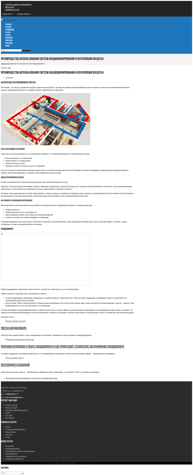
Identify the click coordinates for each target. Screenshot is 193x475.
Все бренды (9, 418)
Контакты (8, 434)
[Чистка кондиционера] (15, 321)
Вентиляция (9, 446)
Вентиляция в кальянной (15, 365)
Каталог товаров (11, 405)
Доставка (8, 415)
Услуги (7, 427)
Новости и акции (11, 408)
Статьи (7, 437)
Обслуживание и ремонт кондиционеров (19, 451)
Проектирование (11, 454)
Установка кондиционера (14, 459)
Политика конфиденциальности (16, 410)
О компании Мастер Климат (15, 429)
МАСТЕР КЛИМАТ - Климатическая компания (63, 463)
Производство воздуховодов (15, 456)
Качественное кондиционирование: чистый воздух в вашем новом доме (31, 378)
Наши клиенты (10, 432)
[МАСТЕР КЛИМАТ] (8, 20)
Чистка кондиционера (13, 328)
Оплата (7, 413)
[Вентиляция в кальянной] (14, 358)
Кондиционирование (12, 449)
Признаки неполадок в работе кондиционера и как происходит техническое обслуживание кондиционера (62, 346)
